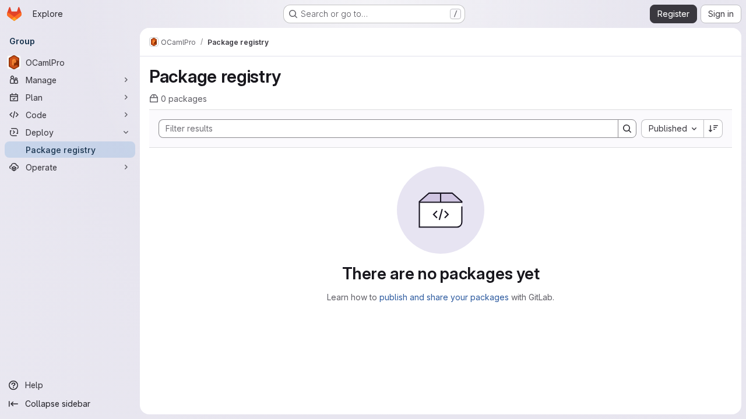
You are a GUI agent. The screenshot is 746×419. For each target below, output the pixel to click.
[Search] (627, 128)
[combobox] (672, 128)
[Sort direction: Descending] (713, 128)
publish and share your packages (444, 297)
